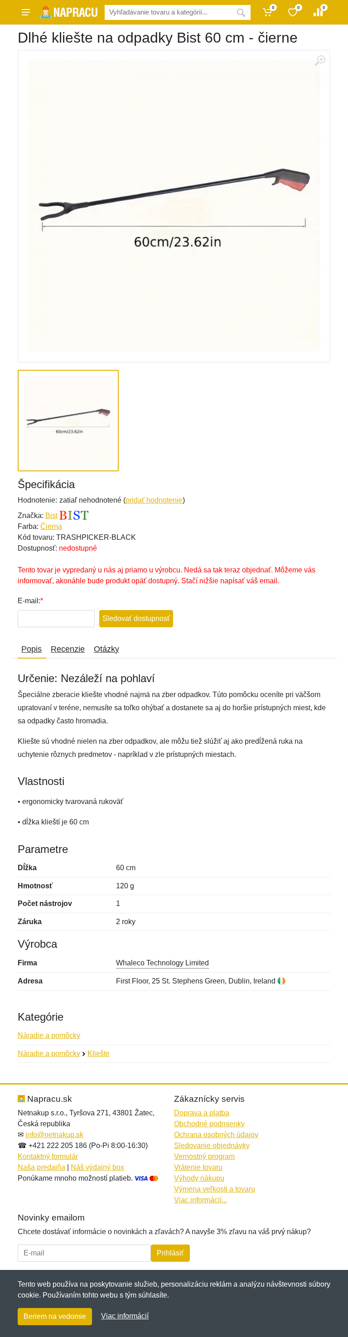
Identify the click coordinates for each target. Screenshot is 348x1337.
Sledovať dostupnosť (136, 618)
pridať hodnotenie (154, 500)
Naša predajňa (41, 1167)
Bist (51, 515)
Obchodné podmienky (209, 1124)
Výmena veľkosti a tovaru (214, 1189)
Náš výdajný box (97, 1167)
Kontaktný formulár (48, 1156)
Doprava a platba (201, 1113)
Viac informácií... (200, 1200)
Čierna (51, 526)
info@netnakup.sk (54, 1134)
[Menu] (26, 12)
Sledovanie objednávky (212, 1145)
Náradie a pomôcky (49, 1035)
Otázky (106, 649)
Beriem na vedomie (55, 1316)
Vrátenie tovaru (198, 1167)
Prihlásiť (170, 1253)
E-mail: (29, 601)
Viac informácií (125, 1316)
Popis (31, 649)
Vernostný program (204, 1156)
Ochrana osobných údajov (216, 1134)
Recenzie (68, 649)
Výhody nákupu (199, 1178)
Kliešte (98, 1053)
